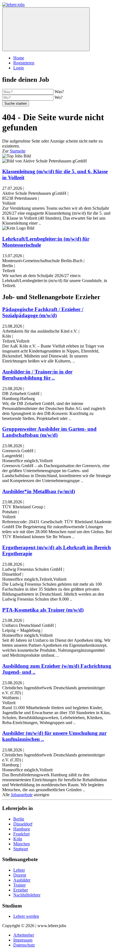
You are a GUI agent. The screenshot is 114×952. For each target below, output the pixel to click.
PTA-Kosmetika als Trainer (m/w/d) (43, 610)
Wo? (59, 97)
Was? (59, 91)
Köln (17, 839)
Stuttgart (20, 848)
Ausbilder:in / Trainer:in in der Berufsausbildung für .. (37, 375)
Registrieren (23, 63)
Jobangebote (22, 794)
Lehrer (19, 870)
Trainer (19, 885)
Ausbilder (21, 880)
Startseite (17, 151)
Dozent (19, 875)
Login (18, 67)
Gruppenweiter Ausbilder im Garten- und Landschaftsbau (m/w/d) (49, 432)
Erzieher (20, 890)
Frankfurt (21, 834)
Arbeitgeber (23, 935)
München (21, 843)
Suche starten (15, 103)
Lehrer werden (26, 916)
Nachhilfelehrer (26, 895)
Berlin (18, 819)
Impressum (22, 940)
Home (18, 58)
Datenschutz (24, 945)
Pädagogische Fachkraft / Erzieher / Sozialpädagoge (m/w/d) (42, 312)
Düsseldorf (22, 824)
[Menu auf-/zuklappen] (46, 29)
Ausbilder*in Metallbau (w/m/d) (38, 491)
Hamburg (21, 829)
